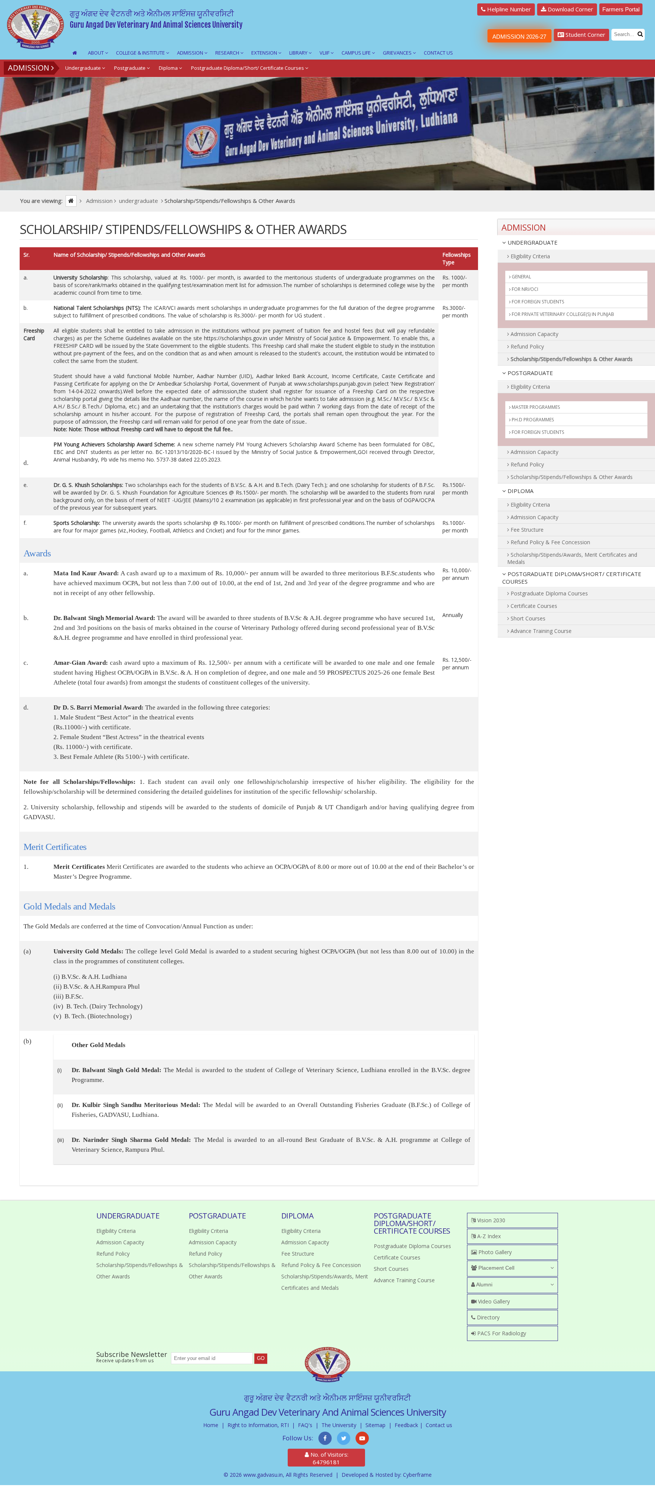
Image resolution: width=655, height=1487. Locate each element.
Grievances (398, 52)
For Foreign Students (537, 301)
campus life (357, 52)
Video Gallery (493, 1301)
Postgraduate (130, 67)
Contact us (439, 1425)
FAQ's (305, 1425)
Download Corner (569, 9)
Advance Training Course (540, 630)
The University (338, 1425)
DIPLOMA (519, 491)
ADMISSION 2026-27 (519, 36)
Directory (487, 1317)
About (96, 52)
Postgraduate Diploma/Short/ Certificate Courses (248, 67)
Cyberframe (417, 1474)
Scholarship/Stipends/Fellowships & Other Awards (571, 359)
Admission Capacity (533, 334)
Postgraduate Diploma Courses (548, 593)
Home (210, 1425)
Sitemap (375, 1425)
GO (261, 1358)
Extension (264, 52)
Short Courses (527, 618)
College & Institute (141, 52)
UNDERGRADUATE (532, 242)
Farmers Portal (620, 9)
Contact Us (438, 52)
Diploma (169, 67)
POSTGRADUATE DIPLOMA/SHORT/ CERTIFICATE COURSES (571, 577)
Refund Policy (526, 346)
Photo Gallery (494, 1252)
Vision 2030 (490, 1220)
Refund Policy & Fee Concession (549, 542)
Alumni (483, 1284)
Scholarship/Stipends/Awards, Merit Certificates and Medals (572, 558)
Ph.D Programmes (532, 419)
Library (299, 52)
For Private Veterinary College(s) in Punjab (562, 314)
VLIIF (325, 52)
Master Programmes (535, 407)
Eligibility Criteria (529, 256)
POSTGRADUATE (529, 373)
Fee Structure (526, 529)
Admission (190, 52)
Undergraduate (83, 67)
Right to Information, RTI (258, 1425)
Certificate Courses (533, 605)
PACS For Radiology (501, 1333)
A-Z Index (488, 1236)
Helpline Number (508, 9)
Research (227, 52)
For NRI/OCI (524, 289)
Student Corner (584, 34)
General (521, 276)
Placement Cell (495, 1268)
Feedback (406, 1425)
